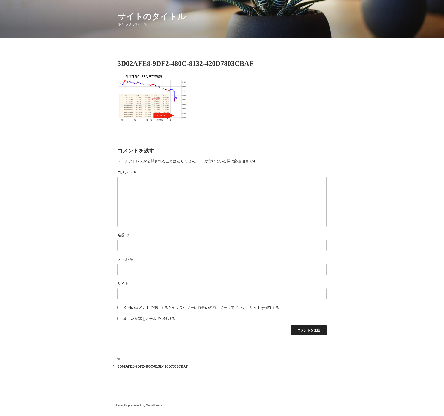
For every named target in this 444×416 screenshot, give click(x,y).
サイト (123, 283)
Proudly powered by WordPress (139, 405)
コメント (127, 172)
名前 (123, 235)
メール (125, 259)
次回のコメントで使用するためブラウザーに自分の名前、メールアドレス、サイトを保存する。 (203, 308)
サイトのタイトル (151, 16)
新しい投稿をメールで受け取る (149, 319)
